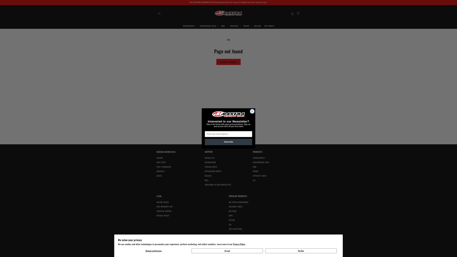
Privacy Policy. (239, 244)
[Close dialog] (252, 111)
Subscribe (228, 142)
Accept (227, 250)
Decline (301, 250)
